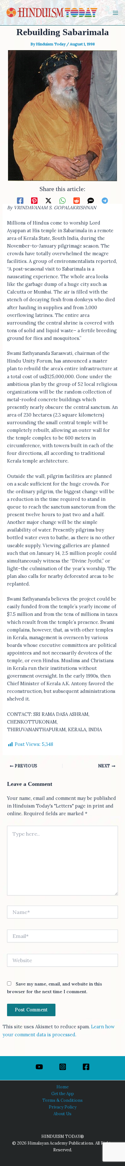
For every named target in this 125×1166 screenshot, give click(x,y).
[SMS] (91, 200)
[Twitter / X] (48, 200)
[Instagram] (62, 1066)
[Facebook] (20, 200)
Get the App (62, 1093)
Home (62, 1086)
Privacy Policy (63, 1106)
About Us (62, 1113)
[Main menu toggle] (115, 12)
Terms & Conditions (62, 1100)
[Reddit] (76, 200)
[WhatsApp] (62, 200)
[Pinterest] (34, 200)
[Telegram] (105, 200)
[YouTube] (39, 1066)
